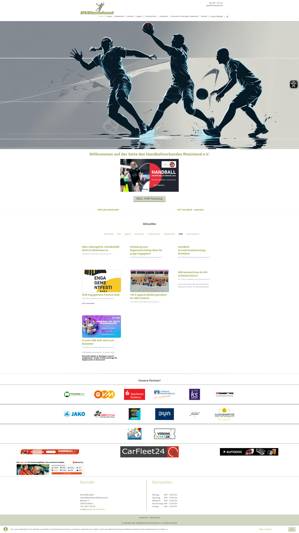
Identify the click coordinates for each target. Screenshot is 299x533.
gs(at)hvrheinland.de (96, 509)
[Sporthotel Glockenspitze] (224, 414)
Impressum (143, 517)
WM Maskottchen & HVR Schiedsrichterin (193, 274)
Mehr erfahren (265, 529)
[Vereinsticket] (164, 434)
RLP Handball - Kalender (190, 209)
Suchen (227, 16)
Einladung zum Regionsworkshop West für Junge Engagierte (146, 250)
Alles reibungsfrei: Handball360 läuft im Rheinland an (100, 248)
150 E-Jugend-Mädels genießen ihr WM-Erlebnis (148, 296)
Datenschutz (155, 517)
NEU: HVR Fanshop (149, 199)
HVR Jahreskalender (108, 209)
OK (292, 529)
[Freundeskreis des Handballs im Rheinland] (74, 394)
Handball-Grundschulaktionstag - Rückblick (192, 250)
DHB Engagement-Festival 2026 (101, 294)
